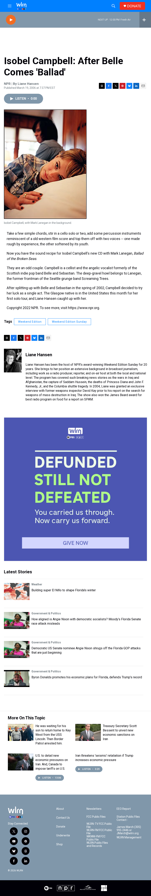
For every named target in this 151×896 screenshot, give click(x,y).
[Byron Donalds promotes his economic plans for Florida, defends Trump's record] (16, 678)
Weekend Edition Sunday (69, 321)
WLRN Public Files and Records (97, 844)
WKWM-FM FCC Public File (96, 838)
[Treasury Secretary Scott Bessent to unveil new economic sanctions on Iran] (88, 732)
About (60, 808)
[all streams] (145, 20)
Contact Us (63, 817)
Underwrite (63, 835)
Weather (36, 584)
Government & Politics (46, 613)
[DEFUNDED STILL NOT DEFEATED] (75, 489)
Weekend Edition (30, 321)
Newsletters (94, 808)
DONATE (134, 6)
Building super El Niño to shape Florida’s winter (63, 590)
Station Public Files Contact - (128, 818)
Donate (60, 826)
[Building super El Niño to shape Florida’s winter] (16, 591)
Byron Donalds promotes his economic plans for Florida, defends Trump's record (86, 677)
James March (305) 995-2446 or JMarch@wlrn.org (129, 830)
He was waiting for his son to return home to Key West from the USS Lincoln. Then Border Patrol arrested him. (53, 734)
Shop (59, 844)
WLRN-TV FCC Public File (99, 825)
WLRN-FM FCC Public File (99, 832)
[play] (11, 20)
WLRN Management (129, 837)
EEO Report (124, 808)
